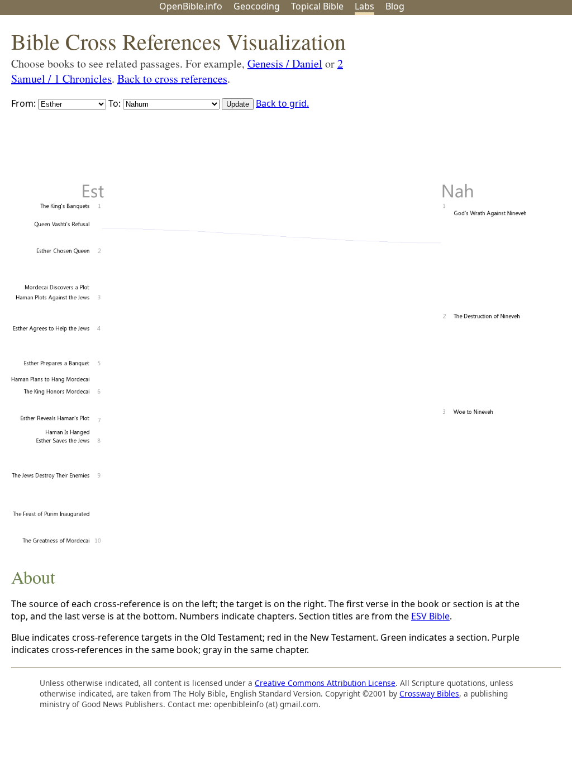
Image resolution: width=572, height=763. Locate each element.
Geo (256, 6)
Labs (364, 6)
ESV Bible (430, 616)
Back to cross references (172, 78)
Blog (394, 6)
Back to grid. (282, 103)
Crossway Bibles (429, 693)
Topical (317, 6)
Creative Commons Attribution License (325, 683)
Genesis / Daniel (284, 63)
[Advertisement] (459, 102)
